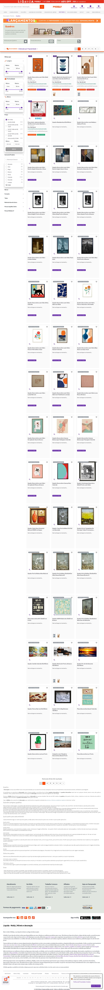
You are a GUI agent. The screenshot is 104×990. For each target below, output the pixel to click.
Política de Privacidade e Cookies (82, 982)
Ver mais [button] (8, 185)
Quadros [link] (18, 16)
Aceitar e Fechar (95, 986)
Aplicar (14, 149)
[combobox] (12, 159)
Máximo (17, 65)
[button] (28, 49)
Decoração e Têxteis (8, 16)
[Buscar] (42, 7)
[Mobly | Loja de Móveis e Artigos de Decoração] (57, 7)
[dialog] (86, 981)
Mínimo (7, 65)
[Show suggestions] (22, 159)
